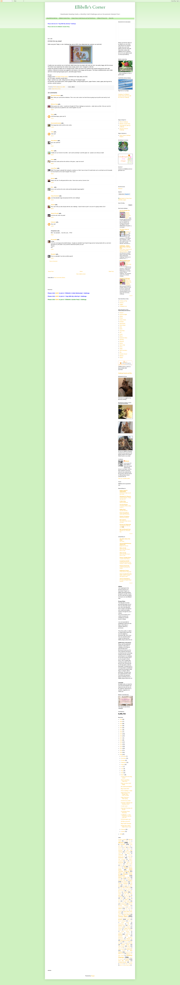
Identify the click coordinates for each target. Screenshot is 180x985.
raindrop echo (121, 925)
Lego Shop (122, 330)
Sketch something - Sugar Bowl (125, 780)
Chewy (121, 318)
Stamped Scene (123, 935)
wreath (131, 962)
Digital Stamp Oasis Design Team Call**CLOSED (125, 794)
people (120, 919)
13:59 (52, 226)
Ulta (120, 352)
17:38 (52, 127)
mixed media (126, 901)
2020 (121, 731)
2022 (121, 727)
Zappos (121, 357)
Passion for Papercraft (125, 524)
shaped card (127, 928)
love (122, 898)
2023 (121, 725)
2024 (121, 723)
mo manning (129, 902)
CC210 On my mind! (125, 800)
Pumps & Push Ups (124, 565)
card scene (127, 851)
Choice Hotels (123, 319)
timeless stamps (125, 944)
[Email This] (68, 87)
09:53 (52, 173)
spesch (128, 932)
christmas (121, 857)
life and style (127, 895)
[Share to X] (71, 87)
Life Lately (122, 541)
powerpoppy (121, 923)
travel (128, 946)
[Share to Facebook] (72, 87)
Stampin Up (129, 938)
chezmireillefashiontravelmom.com (125, 544)
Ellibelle (127, 461)
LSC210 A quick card (125, 819)
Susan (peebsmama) (56, 123)
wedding (124, 950)
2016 (121, 740)
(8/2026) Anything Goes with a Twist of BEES (128, 215)
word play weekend (123, 960)
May (122, 770)
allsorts (120, 843)
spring (120, 934)
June (122, 768)
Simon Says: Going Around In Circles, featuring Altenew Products (126, 250)
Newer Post (51, 271)
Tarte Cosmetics (123, 350)
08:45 (52, 208)
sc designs (127, 926)
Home (81, 271)
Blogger (92, 975)
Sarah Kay (120, 926)
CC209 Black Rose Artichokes (125, 812)
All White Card (127, 841)
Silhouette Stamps (128, 929)
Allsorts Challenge (124, 121)
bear (130, 848)
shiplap (119, 929)
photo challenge (122, 921)
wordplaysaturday (122, 962)
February (123, 829)
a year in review (122, 839)
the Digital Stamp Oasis (61, 76)
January (123, 831)
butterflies (120, 850)
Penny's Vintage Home (125, 557)
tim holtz (124, 943)
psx (128, 923)
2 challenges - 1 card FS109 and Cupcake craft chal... (126, 816)
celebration (120, 854)
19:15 (52, 191)
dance (121, 865)
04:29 (52, 154)
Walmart (121, 355)
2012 (121, 748)
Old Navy (122, 339)
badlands (120, 848)
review (129, 925)
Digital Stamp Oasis (56, 88)
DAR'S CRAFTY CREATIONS (124, 491)
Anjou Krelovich (55, 195)
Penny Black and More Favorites (124, 917)
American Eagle (123, 314)
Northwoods (120, 910)
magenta (128, 898)
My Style (129, 907)
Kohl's (121, 328)
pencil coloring (126, 914)
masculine (120, 899)
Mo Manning (123, 904)
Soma (121, 346)
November (123, 758)
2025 (121, 721)
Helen (52, 150)
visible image (121, 949)
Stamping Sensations (125, 940)
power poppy (125, 922)
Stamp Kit (128, 934)
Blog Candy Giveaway (126, 823)
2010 (121, 752)
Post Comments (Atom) (59, 277)
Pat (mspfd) (54, 239)
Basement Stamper (55, 95)
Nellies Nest (123, 509)
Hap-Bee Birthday (124, 510)
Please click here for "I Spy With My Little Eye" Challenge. (62, 23)
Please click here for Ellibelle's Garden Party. (59, 26)
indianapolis (120, 889)
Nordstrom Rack (123, 337)
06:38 (52, 163)
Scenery (120, 928)
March (122, 774)
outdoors (126, 910)
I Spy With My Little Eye (52, 18)
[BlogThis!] (70, 87)
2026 (121, 719)
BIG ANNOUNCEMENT (126, 786)
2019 (121, 733)
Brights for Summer (124, 545)
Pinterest (120, 188)
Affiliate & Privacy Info (102, 18)
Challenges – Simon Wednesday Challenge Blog (125, 247)
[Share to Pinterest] (74, 87)
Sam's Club (122, 345)
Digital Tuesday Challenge (125, 870)
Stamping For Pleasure (125, 496)
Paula (52, 159)
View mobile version (81, 274)
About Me (111, 18)
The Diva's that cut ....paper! (124, 230)
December (123, 756)
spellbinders (120, 932)
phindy (128, 919)
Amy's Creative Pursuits (126, 574)
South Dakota (125, 931)
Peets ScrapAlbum (124, 512)
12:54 (52, 217)
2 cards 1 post (124, 806)
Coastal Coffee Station (125, 558)
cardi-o (119, 853)
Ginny (52, 114)
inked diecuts (128, 889)
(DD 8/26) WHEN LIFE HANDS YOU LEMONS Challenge (128, 282)
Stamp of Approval (124, 502)
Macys (121, 336)
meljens (126, 899)
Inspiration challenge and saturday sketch (126, 803)
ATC (125, 847)
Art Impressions (126, 846)
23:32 (52, 146)
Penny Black (123, 916)
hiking (123, 886)
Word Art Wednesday (125, 260)
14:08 (52, 182)
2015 (121, 742)
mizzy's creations (121, 902)
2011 (121, 750)
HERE (57, 293)
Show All (130, 295)
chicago (129, 856)
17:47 (52, 249)
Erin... (52, 187)
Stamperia (120, 937)
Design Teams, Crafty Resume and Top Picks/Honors (83, 18)
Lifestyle (120, 896)
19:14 (52, 135)
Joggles (121, 304)
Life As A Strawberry (125, 578)
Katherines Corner (124, 570)
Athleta (121, 316)
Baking (125, 848)
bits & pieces (123, 519)
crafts (126, 860)
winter (127, 959)
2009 (121, 754)
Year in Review (128, 963)
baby (129, 847)
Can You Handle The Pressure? (125, 211)
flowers (130, 880)
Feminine (128, 878)
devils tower (127, 865)
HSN (121, 327)
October (123, 760)
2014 (121, 744)
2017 (121, 738)
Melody (52, 178)
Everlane (122, 321)
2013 (121, 746)
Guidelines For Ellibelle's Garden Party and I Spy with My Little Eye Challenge (124, 96)
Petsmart (122, 341)
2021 (121, 729)
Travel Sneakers (127, 947)
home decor (129, 886)
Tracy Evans (121, 946)
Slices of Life (123, 548)
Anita (52, 131)
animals (123, 844)
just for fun (121, 890)
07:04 (52, 199)
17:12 (52, 118)
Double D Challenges (125, 278)
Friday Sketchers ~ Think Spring (125, 798)
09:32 (52, 234)
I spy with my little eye (125, 887)
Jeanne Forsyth (54, 213)
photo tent (130, 921)
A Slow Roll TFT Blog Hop (125, 571)
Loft (120, 332)
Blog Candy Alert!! (125, 788)
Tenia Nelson (54, 140)
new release (128, 908)
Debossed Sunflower (124, 517)
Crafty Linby (123, 501)
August (123, 764)
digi (124, 866)
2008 (121, 834)
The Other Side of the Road (125, 539)
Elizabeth (53, 254)
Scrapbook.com (123, 306)
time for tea (129, 943)
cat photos (127, 853)
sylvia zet (126, 941)
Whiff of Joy (121, 953)
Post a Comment (53, 261)
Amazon (121, 302)
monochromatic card (122, 907)
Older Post (111, 271)
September (123, 762)
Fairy (119, 878)
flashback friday (122, 880)
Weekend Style (128, 952)
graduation (125, 884)
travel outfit (120, 947)
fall (123, 878)
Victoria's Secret (123, 354)
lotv (131, 896)
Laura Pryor (54, 168)
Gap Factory (122, 323)
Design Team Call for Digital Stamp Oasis (126, 826)
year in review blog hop (125, 965)
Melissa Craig (54, 104)
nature (120, 908)
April (122, 772)
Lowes (121, 334)
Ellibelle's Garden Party (64, 18)
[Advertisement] (73, 32)
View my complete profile (124, 478)
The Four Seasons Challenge (124, 129)
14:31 (52, 99)
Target (121, 348)
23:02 (52, 258)
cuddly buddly (129, 863)
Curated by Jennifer (124, 561)
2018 (121, 735)
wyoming (121, 963)
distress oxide (121, 872)
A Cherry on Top (123, 301)
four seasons (125, 881)
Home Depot (122, 325)
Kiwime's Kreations (124, 516)
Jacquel (53, 204)
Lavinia (126, 892)
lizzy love (127, 896)
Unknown (53, 222)
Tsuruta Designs (124, 504)
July (122, 766)
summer (120, 941)
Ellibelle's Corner (90, 7)
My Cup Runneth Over (125, 529)
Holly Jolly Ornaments (124, 514)
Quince (121, 343)
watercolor (129, 949)
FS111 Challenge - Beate (126, 790)
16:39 (52, 109)
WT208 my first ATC (125, 821)
